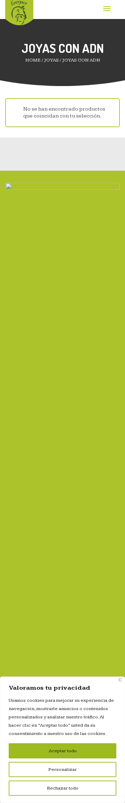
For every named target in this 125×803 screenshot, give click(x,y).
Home (33, 60)
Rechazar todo (62, 788)
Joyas (51, 60)
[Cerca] (120, 679)
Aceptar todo (63, 751)
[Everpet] (19, 12)
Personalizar (62, 769)
